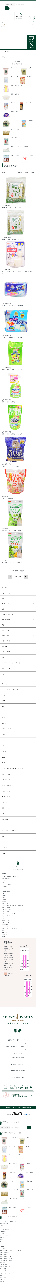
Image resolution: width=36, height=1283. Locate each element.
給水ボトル (5, 625)
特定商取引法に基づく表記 (18, 1071)
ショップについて (25, 1046)
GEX (7, 51)
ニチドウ (4, 802)
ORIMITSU (4, 717)
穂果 (3, 836)
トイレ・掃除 (5, 635)
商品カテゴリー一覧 (13, 1040)
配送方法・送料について (18, 1064)
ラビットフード (6, 593)
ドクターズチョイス (7, 785)
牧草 (3, 598)
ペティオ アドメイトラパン (9, 831)
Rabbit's (4, 734)
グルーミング (5, 630)
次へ (26, 577)
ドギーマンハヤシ (7, 780)
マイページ (25, 1040)
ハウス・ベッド (6, 641)
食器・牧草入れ (6, 619)
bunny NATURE (6, 695)
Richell (3, 746)
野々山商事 (5, 819)
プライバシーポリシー (18, 1077)
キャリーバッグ (6, 651)
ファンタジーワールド (8, 797)
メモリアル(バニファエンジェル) (11, 663)
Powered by (8, 1114)
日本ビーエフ (5, 808)
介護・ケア (5, 657)
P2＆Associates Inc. (7, 729)
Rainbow (4, 740)
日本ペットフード (7, 814)
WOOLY (4, 757)
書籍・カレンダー (7, 668)
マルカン (4, 847)
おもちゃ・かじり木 (7, 614)
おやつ (3, 609)
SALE (3, 674)
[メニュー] (31, 42)
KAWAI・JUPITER (6, 712)
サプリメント (5, 603)
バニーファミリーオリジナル (10, 689)
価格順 (26, 173)
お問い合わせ (18, 1053)
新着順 (32, 173)
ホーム (3, 51)
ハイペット (5, 825)
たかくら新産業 (6, 774)
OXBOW (4, 723)
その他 (3, 853)
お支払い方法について (18, 1057)
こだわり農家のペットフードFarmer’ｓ (12, 768)
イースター (5, 763)
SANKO (4, 751)
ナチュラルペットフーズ (8, 791)
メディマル (5, 842)
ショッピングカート (11, 1046)
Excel (3, 700)
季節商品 (4, 646)
